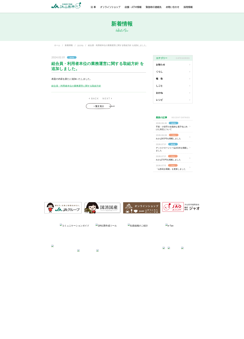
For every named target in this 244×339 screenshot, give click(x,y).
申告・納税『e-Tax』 (162, 319)
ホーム (57, 45)
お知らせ (160, 64)
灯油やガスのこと (99, 278)
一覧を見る (98, 106)
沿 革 (93, 7)
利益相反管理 (66, 282)
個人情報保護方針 (68, 286)
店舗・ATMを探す (161, 266)
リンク (94, 290)
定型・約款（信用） (131, 278)
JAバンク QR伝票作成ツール (165, 323)
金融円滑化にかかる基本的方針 (167, 286)
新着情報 (69, 45)
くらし (159, 71)
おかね (80, 45)
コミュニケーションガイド (134, 274)
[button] (52, 227)
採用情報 (188, 7)
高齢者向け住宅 (98, 282)
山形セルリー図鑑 (130, 266)
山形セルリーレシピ (100, 266)
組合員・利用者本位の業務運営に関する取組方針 (76, 85)
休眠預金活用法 (160, 274)
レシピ (159, 99)
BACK (95, 98)
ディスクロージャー (162, 278)
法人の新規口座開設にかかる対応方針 (170, 306)
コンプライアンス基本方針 (72, 290)
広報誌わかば (97, 286)
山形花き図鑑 (128, 270)
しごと (159, 85)
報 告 (159, 78)
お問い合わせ (172, 7)
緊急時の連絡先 (154, 7)
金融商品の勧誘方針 (162, 282)
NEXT (106, 98)
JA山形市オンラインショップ (104, 270)
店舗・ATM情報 (133, 7)
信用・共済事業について (164, 270)
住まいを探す (97, 274)
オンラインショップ (110, 7)
